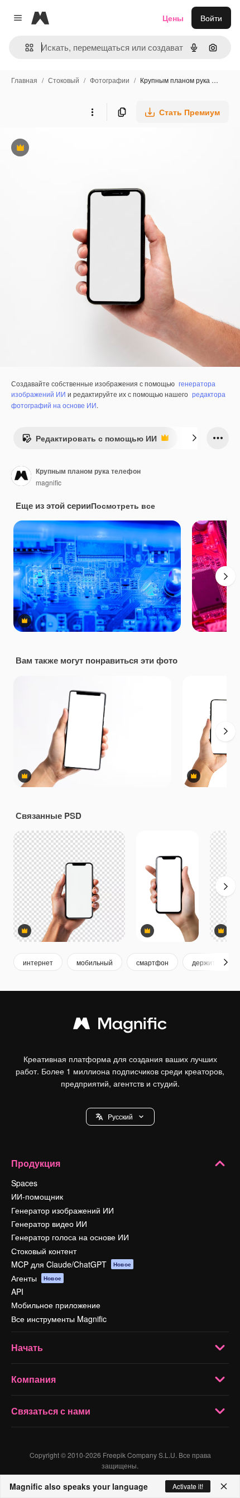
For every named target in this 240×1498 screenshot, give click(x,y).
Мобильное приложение (55, 1304)
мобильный (94, 962)
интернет (38, 962)
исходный (75, 149)
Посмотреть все (123, 505)
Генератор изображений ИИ (62, 1210)
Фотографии (109, 80)
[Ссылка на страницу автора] (21, 477)
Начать (27, 1347)
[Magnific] (120, 1026)
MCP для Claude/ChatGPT (71, 1264)
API (17, 1291)
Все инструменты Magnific (59, 1318)
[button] (120, 1117)
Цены (173, 17)
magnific (48, 482)
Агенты (36, 1278)
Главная (24, 80)
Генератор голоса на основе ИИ (70, 1236)
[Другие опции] (92, 112)
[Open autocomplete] (24, 47)
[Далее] (194, 438)
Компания (33, 1379)
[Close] (224, 1486)
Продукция (35, 1163)
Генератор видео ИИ (49, 1223)
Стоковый (63, 80)
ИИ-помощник (37, 1196)
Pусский (120, 1116)
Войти (211, 17)
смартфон (152, 962)
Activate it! (187, 1486)
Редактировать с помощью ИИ (89, 441)
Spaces (24, 1182)
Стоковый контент (43, 1250)
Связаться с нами (50, 1410)
